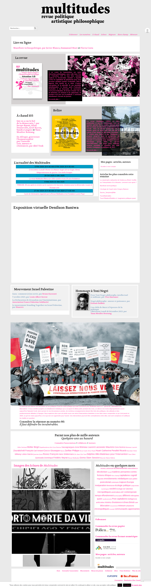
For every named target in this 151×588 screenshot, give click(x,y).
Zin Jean (77, 454)
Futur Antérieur (125, 571)
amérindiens (116, 492)
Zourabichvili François (23, 450)
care (136, 502)
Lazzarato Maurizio (104, 447)
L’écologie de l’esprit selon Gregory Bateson (114, 189)
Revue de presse (97, 571)
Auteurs (92, 443)
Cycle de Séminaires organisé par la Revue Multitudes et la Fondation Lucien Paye (54, 194)
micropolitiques (104, 492)
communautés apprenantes (127, 509)
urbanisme (130, 506)
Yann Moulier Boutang (28, 131)
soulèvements (107, 499)
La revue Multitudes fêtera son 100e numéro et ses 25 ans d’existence (54, 179)
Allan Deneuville (27, 126)
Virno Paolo (91, 451)
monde (112, 509)
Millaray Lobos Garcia (24, 454)
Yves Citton (131, 454)
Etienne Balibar (98, 303)
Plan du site (136, 571)
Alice (116, 571)
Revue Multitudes (73, 458)
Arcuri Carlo (83, 451)
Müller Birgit (33, 447)
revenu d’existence (113, 502)
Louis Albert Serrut (38, 297)
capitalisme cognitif (128, 475)
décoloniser (102, 472)
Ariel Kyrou (35, 127)
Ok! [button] (120, 585)
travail (110, 472)
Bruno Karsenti (49, 294)
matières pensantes (121, 472)
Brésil (131, 502)
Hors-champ (123, 34)
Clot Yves (83, 454)
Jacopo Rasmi (23, 125)
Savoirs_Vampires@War (108, 192)
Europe (130, 482)
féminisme (111, 486)
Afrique (107, 475)
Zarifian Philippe (72, 450)
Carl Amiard (38, 451)
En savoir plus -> (65, 85)
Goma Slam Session (90, 457)
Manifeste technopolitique (108, 185)
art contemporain (129, 492)
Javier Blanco (53, 48)
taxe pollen (133, 479)
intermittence (133, 468)
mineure (122, 505)
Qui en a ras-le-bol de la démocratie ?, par (28, 122)
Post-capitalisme (119, 499)
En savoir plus (136, 585)
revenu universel (106, 468)
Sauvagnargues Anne (70, 447)
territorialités (118, 496)
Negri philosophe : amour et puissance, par (110, 301)
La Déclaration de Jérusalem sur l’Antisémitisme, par (36, 300)
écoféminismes (120, 468)
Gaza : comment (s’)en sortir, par (27, 294)
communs (115, 482)
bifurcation (105, 505)
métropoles (134, 496)
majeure (122, 482)
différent (126, 495)
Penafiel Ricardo (119, 450)
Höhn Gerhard (22, 447)
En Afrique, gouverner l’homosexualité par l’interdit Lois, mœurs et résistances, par (28, 141)
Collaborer (81, 443)
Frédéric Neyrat (60, 458)
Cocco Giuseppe (52, 450)
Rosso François (50, 454)
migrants (100, 479)
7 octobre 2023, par (21, 297)
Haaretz (20, 307)
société (112, 489)
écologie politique (123, 485)
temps (98, 495)
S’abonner (73, 34)
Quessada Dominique (44, 458)
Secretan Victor (132, 451)
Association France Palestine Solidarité (30, 302)
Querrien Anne (38, 454)
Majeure (112, 34)
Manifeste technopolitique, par (29, 48)
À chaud (95, 34)
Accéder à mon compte (108, 166)
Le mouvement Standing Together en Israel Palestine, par (37, 306)
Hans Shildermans (66, 454)
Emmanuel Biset (69, 48)
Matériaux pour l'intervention (114, 454)
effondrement (107, 495)
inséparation (100, 485)
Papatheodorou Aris (45, 447)
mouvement (114, 506)
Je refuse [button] (127, 585)
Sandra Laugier (24, 130)
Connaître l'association (65, 443)
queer (99, 499)
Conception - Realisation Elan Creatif (128, 580)
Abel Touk (38, 146)
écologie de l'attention (124, 489)
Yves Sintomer (111, 297)
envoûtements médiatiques (116, 478)
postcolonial (105, 482)
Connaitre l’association (70, 571)
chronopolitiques (102, 509)
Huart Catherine (103, 450)
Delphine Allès (93, 454)
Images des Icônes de (36, 465)
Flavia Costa (87, 48)
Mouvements (84, 571)
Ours (58, 571)
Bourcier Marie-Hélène (107, 458)
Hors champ (115, 475)
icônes (125, 502)
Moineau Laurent (87, 447)
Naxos (62, 451)
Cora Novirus (57, 447)
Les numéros (85, 34)
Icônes (104, 34)
